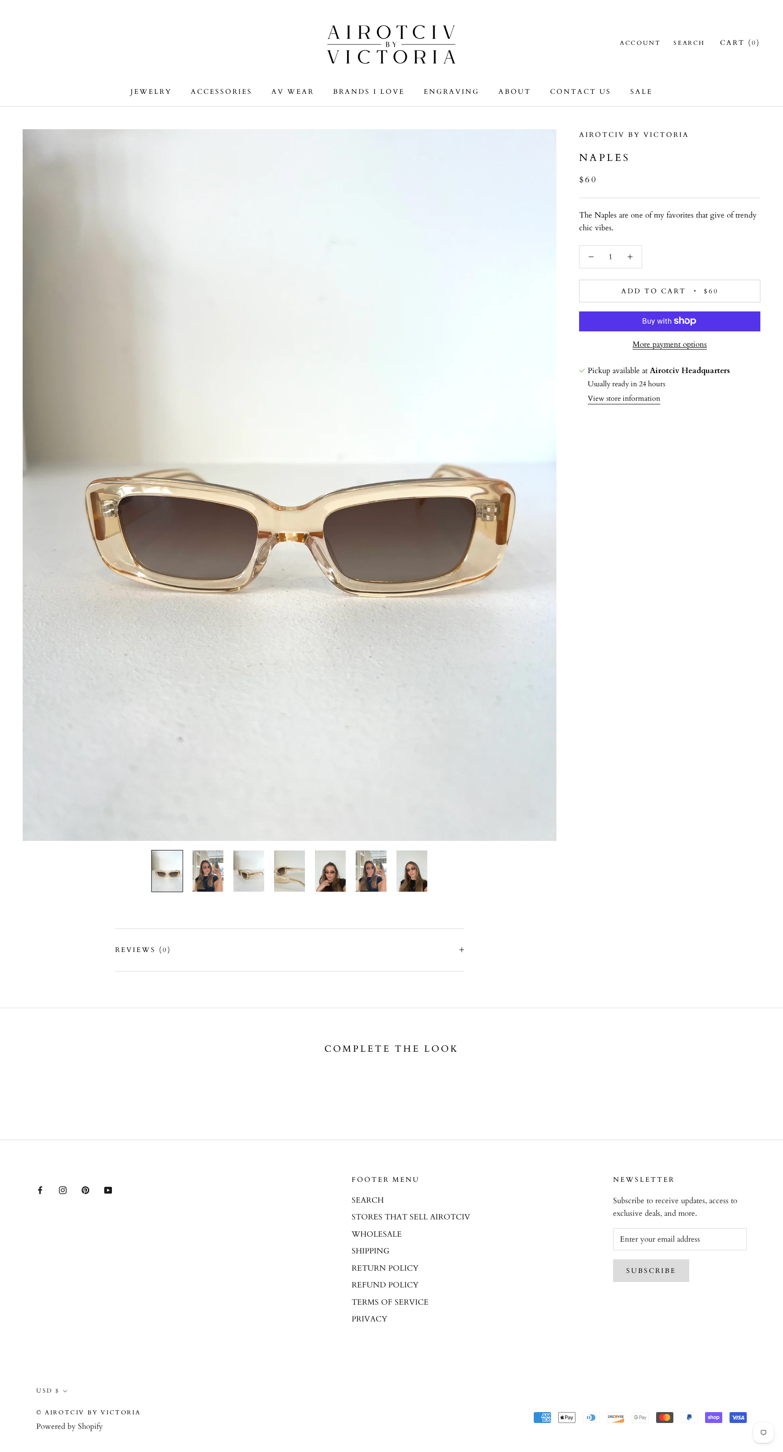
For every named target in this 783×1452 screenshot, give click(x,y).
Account (640, 43)
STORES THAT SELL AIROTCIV (411, 1217)
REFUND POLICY (385, 1285)
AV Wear (292, 91)
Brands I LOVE (369, 91)
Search (689, 43)
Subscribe (651, 1270)
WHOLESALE (377, 1234)
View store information (624, 398)
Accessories (221, 91)
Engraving (451, 91)
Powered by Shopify (69, 1426)
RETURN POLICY (385, 1268)
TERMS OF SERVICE (390, 1302)
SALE (641, 91)
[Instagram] (63, 1189)
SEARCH (368, 1200)
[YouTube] (108, 1189)
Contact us (580, 91)
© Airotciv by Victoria (88, 1412)
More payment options (670, 344)
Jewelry (151, 91)
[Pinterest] (85, 1189)
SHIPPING (370, 1251)
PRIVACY (369, 1319)
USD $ (48, 1391)
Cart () (740, 42)
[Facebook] (40, 1189)
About (514, 91)
